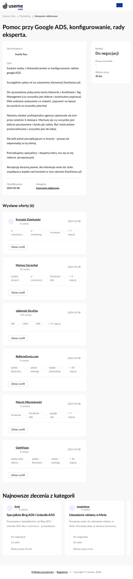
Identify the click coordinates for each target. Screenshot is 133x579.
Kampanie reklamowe (46, 16)
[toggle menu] (127, 5)
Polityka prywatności (43, 572)
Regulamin (62, 572)
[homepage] (11, 5)
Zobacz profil (18, 247)
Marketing (25, 16)
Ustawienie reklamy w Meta (88, 515)
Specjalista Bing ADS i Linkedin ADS (31, 515)
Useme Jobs (9, 16)
